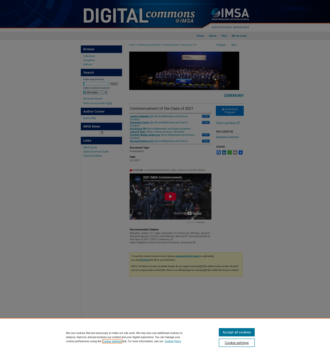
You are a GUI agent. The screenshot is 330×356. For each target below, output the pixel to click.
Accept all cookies (237, 332)
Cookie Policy (172, 341)
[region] (165, 337)
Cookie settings (112, 341)
